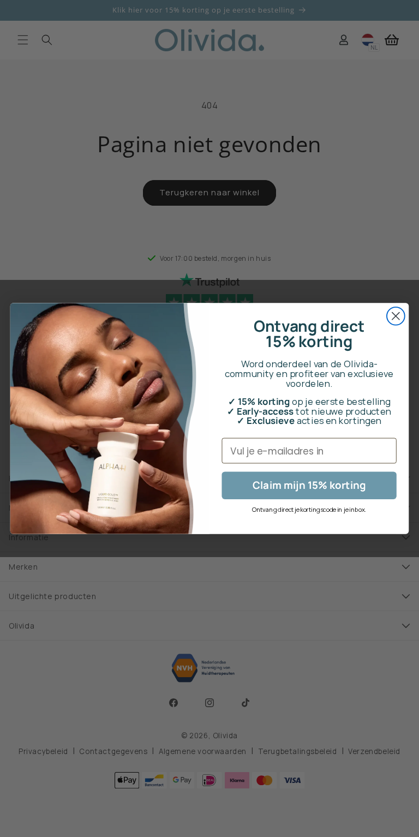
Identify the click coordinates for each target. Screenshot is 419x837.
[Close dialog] (396, 316)
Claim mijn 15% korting (309, 485)
